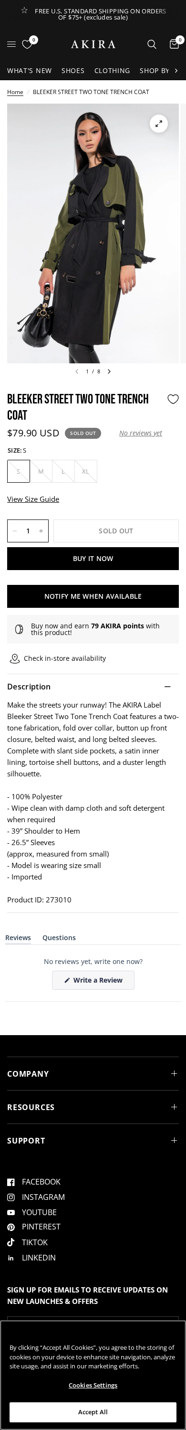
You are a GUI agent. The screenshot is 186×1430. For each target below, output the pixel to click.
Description (29, 686)
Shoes (73, 70)
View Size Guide (33, 499)
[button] (140, 433)
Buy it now (93, 558)
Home (15, 92)
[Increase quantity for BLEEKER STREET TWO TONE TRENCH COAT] (41, 531)
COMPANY (28, 1074)
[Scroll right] (176, 71)
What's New (29, 70)
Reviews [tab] (18, 939)
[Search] (152, 44)
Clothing (112, 70)
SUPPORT (26, 1140)
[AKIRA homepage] (93, 44)
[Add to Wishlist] (173, 399)
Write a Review (100, 982)
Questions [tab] (59, 939)
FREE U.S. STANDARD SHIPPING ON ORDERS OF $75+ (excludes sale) (100, 14)
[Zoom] (159, 124)
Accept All (93, 1412)
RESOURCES (31, 1107)
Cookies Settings (93, 1385)
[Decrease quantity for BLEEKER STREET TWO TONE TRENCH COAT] (15, 531)
